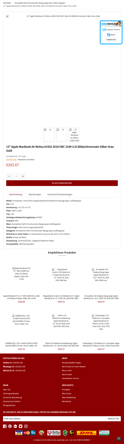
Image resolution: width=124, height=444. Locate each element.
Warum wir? (67, 370)
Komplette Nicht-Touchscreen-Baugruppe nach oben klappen (40, 3)
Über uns (6, 389)
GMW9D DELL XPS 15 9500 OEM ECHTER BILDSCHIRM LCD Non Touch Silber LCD (21, 344)
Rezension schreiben (26, 159)
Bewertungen (35, 194)
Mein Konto (66, 393)
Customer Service (112, 30)
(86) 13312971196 (16, 362)
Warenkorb (66, 401)
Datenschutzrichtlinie (11, 401)
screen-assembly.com (60, 440)
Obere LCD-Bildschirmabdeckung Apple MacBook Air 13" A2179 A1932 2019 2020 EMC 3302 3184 (61, 345)
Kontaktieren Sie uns (70, 378)
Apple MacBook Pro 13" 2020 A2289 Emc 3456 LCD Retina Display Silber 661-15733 (21, 297)
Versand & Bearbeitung (12, 397)
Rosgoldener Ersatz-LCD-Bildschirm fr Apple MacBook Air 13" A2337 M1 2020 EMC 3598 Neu (61, 298)
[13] (48, 135)
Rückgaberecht (9, 405)
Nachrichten (67, 374)
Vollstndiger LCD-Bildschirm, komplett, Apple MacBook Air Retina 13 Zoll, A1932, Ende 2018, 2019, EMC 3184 (101, 345)
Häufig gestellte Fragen (71, 362)
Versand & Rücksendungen (59, 194)
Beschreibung (15, 194)
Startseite (7, 3)
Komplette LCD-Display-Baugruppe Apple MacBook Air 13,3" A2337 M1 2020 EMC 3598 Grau (101, 298)
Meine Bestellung (69, 397)
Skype (112, 35)
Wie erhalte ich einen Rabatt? (74, 366)
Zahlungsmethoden (11, 393)
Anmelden (66, 389)
